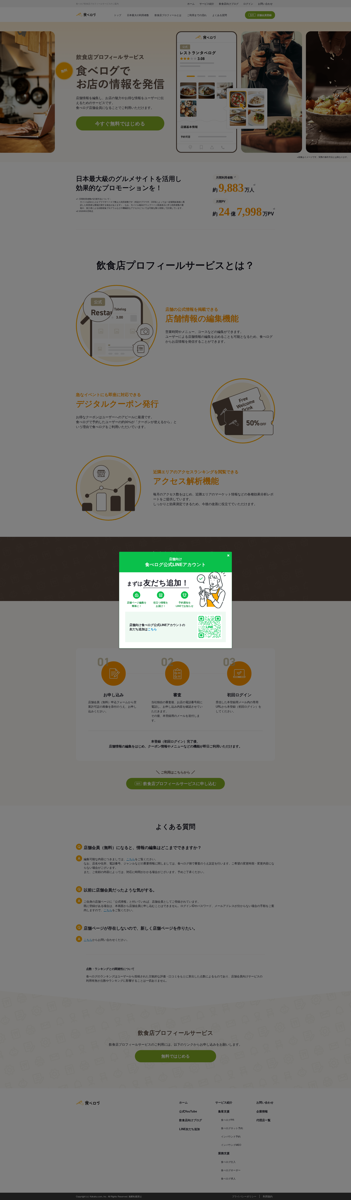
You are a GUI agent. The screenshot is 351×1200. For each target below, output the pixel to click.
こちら (152, 629)
